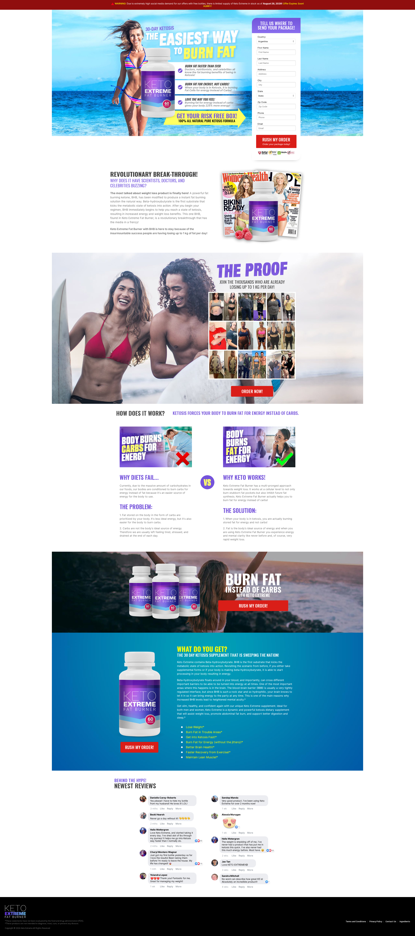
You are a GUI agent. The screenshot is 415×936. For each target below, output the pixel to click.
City (259, 80)
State (260, 91)
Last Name (263, 58)
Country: (262, 37)
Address (262, 69)
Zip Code (262, 102)
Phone (261, 113)
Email (260, 124)
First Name (263, 48)
